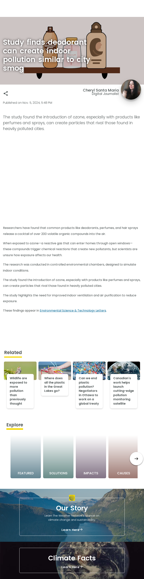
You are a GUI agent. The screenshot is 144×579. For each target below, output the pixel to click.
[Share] (5, 93)
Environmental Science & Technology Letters (73, 310)
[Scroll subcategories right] (136, 458)
